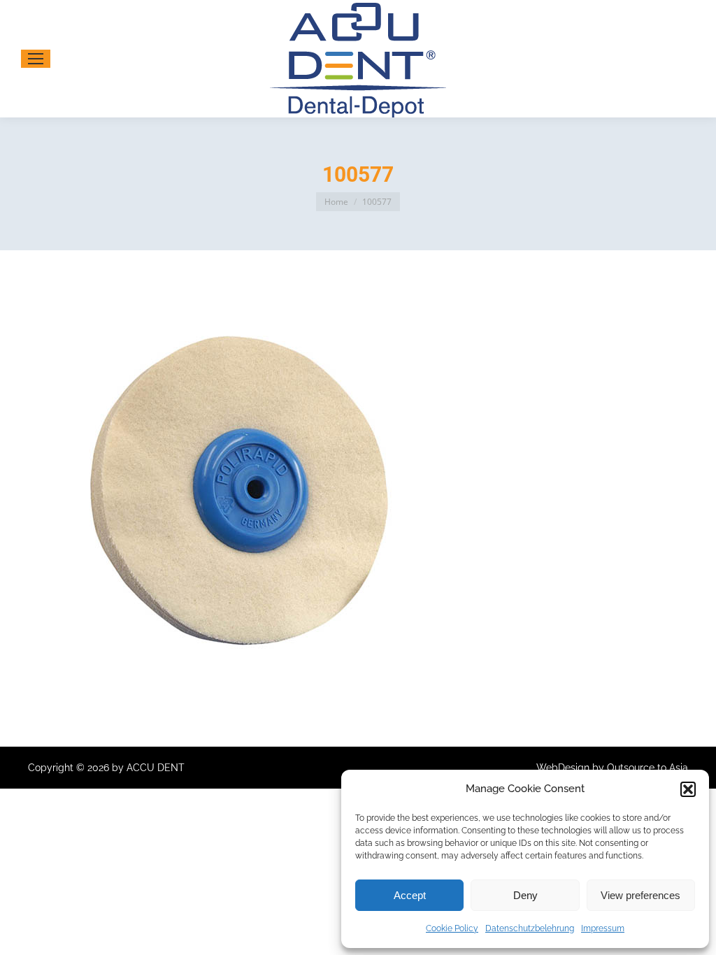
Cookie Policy (452, 928)
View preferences (640, 895)
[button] (688, 789)
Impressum (602, 928)
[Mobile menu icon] (35, 59)
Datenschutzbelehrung (529, 928)
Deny (525, 895)
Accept (410, 895)
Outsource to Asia (647, 767)
